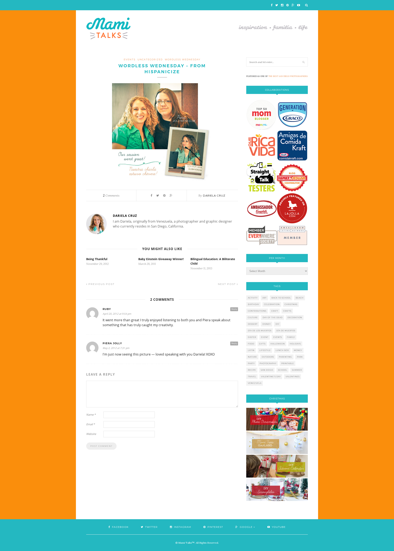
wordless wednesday (182, 59)
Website (91, 434)
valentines (293, 376)
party (251, 363)
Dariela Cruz (214, 195)
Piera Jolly (112, 343)
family (291, 337)
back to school (281, 298)
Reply (234, 309)
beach (300, 298)
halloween (277, 344)
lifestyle (265, 350)
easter (252, 337)
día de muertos (285, 330)
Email (90, 424)
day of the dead (273, 317)
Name (91, 414)
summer (297, 370)
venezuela (254, 383)
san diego (267, 370)
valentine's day (271, 376)
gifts (262, 344)
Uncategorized (150, 59)
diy (277, 324)
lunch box (282, 350)
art (264, 298)
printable (287, 363)
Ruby (107, 309)
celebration (272, 304)
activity (253, 298)
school (282, 370)
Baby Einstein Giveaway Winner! (161, 259)
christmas (291, 304)
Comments (111, 195)
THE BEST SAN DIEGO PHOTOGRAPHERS (288, 76)
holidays (295, 344)
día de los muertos (259, 330)
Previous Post (101, 284)
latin (251, 350)
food (251, 344)
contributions (257, 311)
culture (253, 317)
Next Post (227, 284)
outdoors (268, 357)
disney (266, 324)
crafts (287, 311)
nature (252, 357)
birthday (253, 304)
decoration (294, 317)
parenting (285, 357)
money (298, 350)
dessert (253, 324)
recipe (252, 370)
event (264, 337)
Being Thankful (96, 259)
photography (268, 363)
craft (274, 311)
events (129, 59)
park (300, 357)
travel (252, 376)
